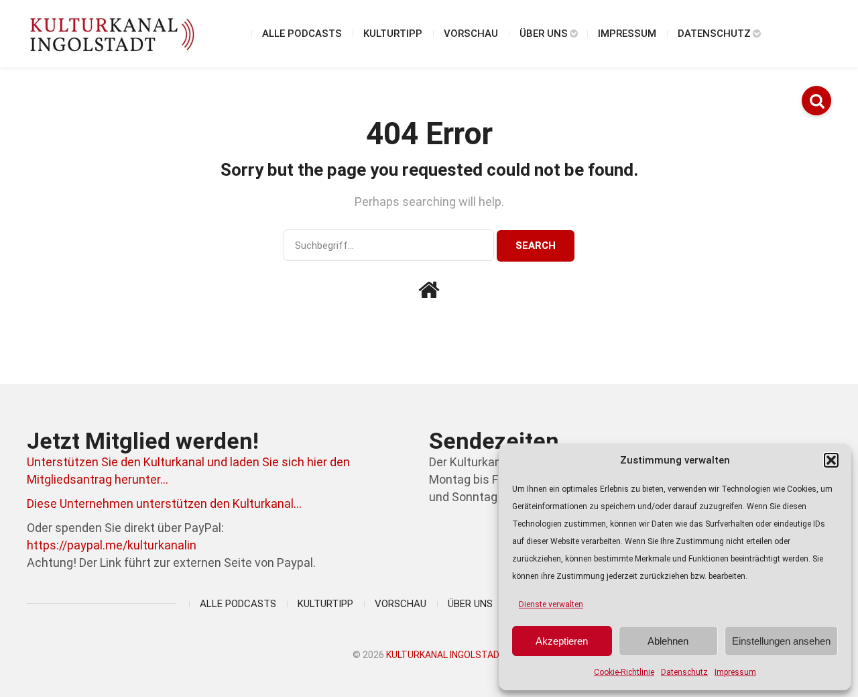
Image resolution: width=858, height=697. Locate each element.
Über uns (543, 34)
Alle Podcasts (302, 34)
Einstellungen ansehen (781, 641)
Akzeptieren (562, 641)
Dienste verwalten (551, 604)
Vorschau (471, 34)
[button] (831, 460)
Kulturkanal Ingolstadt (446, 654)
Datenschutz (684, 672)
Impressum (735, 672)
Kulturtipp (392, 34)
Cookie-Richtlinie (624, 672)
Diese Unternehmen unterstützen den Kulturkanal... (164, 503)
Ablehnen (668, 641)
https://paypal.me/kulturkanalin (111, 545)
